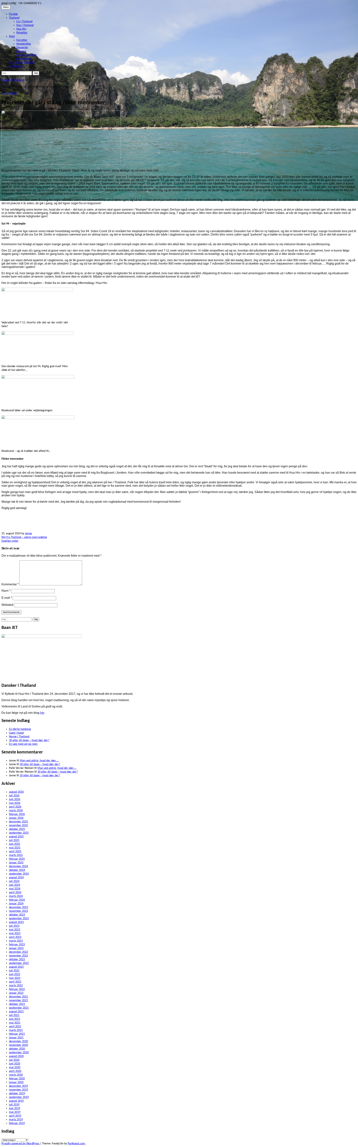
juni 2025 (14, 844)
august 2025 (16, 836)
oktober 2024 (17, 870)
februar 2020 (17, 1078)
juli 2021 (14, 1015)
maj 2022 (14, 978)
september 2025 (19, 832)
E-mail (6, 597)
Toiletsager (15, 66)
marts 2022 (16, 985)
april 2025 (15, 851)
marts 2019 (16, 1119)
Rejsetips (21, 32)
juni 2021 (14, 1019)
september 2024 (19, 873)
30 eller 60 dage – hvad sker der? (29, 740)
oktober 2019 (17, 1093)
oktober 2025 (17, 829)
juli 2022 (14, 970)
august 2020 (16, 1056)
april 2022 (15, 981)
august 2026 (16, 791)
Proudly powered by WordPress (20, 1143)
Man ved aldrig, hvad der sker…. (39, 760)
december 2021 (18, 996)
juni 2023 (14, 929)
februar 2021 (17, 1034)
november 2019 (18, 1089)
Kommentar (10, 584)
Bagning (21, 51)
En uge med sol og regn (23, 744)
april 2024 (15, 892)
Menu (6, 7)
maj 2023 (14, 933)
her (42, 712)
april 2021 (15, 1026)
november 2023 (18, 911)
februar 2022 (17, 989)
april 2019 (15, 1115)
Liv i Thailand (24, 21)
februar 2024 (17, 899)
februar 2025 (17, 859)
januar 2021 (16, 1037)
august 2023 (16, 922)
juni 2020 (14, 1063)
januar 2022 (16, 993)
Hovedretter (23, 43)
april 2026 (15, 806)
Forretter (21, 40)
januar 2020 (16, 1082)
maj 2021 (14, 1022)
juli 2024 (14, 881)
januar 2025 (16, 862)
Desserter (22, 47)
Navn (5, 590)
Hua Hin (21, 29)
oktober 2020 (17, 1048)
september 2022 (19, 963)
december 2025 (18, 821)
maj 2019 (14, 1112)
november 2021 (18, 1000)
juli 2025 (14, 840)
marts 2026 (16, 810)
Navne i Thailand (19, 736)
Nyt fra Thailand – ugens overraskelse (24, 537)
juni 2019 (14, 1108)
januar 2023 (16, 948)
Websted (7, 604)
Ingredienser (24, 58)
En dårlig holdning (20, 729)
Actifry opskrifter (26, 55)
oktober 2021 (17, 1004)
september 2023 (19, 918)
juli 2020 (14, 1060)
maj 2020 (14, 1067)
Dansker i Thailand (12, 80)
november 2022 (18, 955)
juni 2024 (14, 885)
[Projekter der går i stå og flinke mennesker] (61, 164)
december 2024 (18, 866)
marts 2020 (16, 1074)
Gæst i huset (16, 732)
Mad (12, 36)
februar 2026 (17, 814)
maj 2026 (14, 803)
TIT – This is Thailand (21, 62)
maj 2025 (14, 847)
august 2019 (16, 1101)
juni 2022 (14, 974)
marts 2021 (16, 1030)
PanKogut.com (76, 1143)
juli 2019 (14, 1104)
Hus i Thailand (25, 25)
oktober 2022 (17, 959)
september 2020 (19, 1052)
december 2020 (18, 1041)
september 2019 (19, 1097)
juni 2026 (14, 799)
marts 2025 (16, 855)
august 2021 (16, 1011)
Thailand (14, 17)
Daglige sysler (9, 541)
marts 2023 (16, 940)
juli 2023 (14, 926)
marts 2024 (16, 896)
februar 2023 (17, 944)
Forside (13, 14)
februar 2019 (17, 1123)
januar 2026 (16, 818)
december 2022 (18, 952)
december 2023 (18, 907)
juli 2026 (14, 795)
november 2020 (18, 1045)
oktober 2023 (17, 914)
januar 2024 (16, 903)
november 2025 (18, 825)
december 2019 (18, 1086)
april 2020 (15, 1071)
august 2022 (16, 966)
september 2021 (19, 1007)
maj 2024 (14, 888)
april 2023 (15, 937)
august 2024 (16, 877)
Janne (28, 533)
